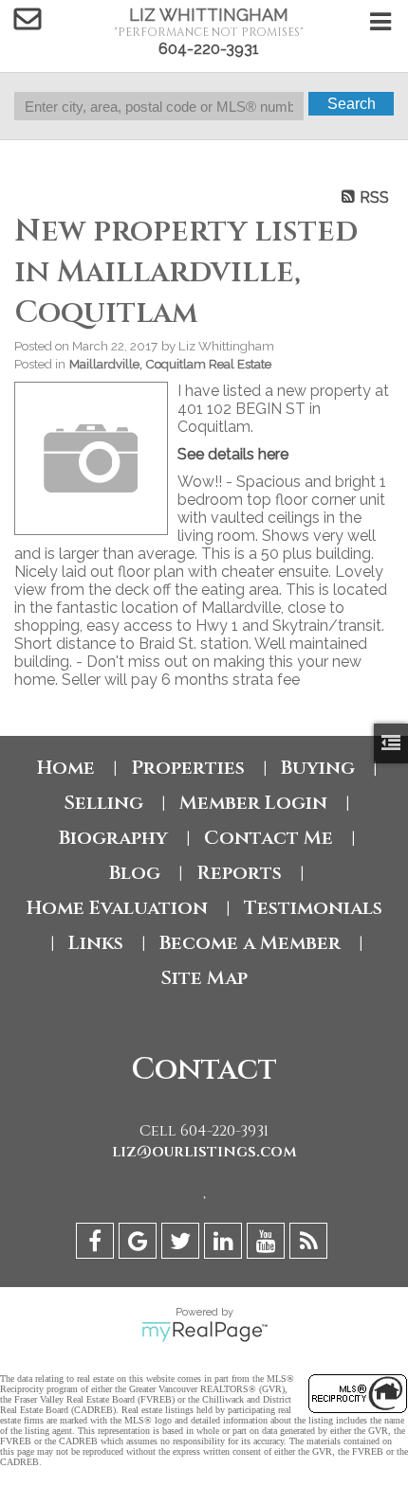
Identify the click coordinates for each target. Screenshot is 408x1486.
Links (95, 943)
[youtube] (268, 1244)
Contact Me (268, 837)
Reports (239, 873)
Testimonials (313, 908)
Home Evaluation (117, 908)
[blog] (310, 1244)
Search (351, 104)
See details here (232, 454)
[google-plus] (140, 1244)
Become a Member (250, 943)
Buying (318, 767)
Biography (113, 837)
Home (66, 767)
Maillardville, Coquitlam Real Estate (170, 363)
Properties (188, 767)
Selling (103, 802)
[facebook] (97, 1244)
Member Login (253, 802)
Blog (134, 873)
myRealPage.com (204, 1331)
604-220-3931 (208, 49)
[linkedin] (225, 1244)
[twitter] (182, 1244)
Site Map (204, 978)
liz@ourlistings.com (204, 1151)
